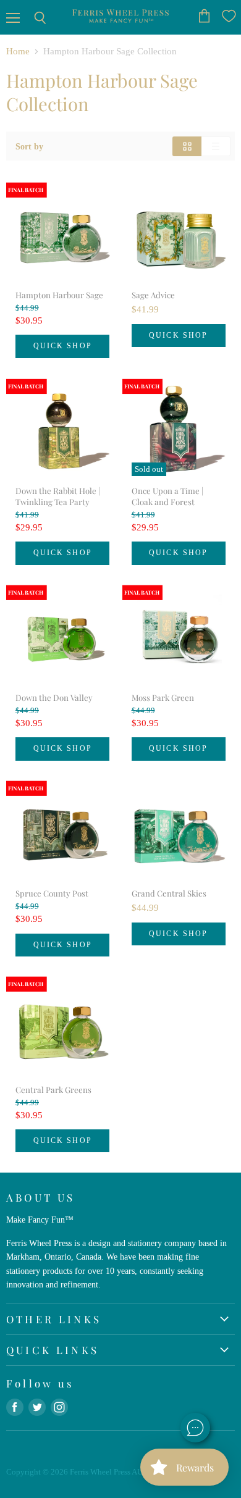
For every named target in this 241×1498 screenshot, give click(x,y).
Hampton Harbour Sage (59, 295)
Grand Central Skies (169, 893)
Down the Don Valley (54, 697)
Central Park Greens (53, 1089)
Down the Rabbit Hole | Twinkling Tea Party (57, 495)
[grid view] (186, 146)
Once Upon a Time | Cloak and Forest (167, 495)
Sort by (29, 146)
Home (18, 51)
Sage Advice (153, 295)
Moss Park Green (163, 697)
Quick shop (62, 345)
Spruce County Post (51, 893)
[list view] (215, 146)
